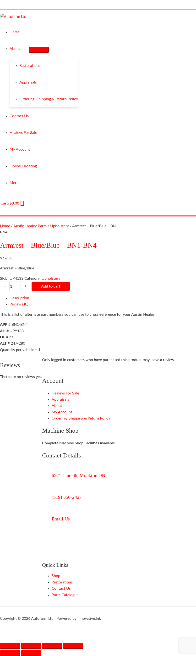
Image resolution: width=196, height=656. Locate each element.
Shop (56, 576)
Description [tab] (19, 298)
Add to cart (50, 286)
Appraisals (60, 399)
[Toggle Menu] (39, 50)
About (57, 406)
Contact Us (61, 588)
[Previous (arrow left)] (10, 653)
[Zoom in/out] (10, 646)
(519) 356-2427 (67, 497)
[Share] (52, 646)
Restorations (62, 582)
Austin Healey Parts (30, 226)
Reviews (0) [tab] (19, 304)
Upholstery (59, 226)
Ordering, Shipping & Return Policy (81, 418)
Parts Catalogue (65, 595)
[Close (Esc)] (73, 646)
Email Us (61, 518)
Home (5, 226)
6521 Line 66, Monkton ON (78, 475)
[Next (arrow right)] (31, 653)
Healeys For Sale (65, 393)
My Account (62, 412)
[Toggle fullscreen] (31, 646)
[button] (22, 49)
